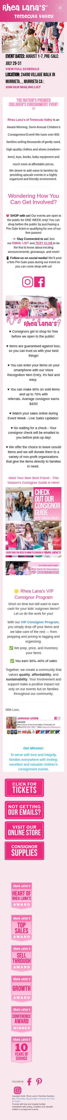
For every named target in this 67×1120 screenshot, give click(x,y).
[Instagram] (17, 1090)
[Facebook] (29, 1081)
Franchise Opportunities (27, 1098)
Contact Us (44, 1098)
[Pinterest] (39, 1081)
